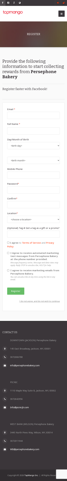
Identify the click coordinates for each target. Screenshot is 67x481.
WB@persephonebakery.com (24, 449)
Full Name (12, 123)
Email (10, 109)
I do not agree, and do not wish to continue (39, 301)
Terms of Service (31, 242)
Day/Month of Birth (18, 139)
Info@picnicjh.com (19, 407)
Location (12, 213)
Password (12, 183)
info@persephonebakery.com (25, 365)
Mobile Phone (15, 168)
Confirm (11, 198)
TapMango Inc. (31, 475)
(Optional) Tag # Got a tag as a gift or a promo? (33, 227)
